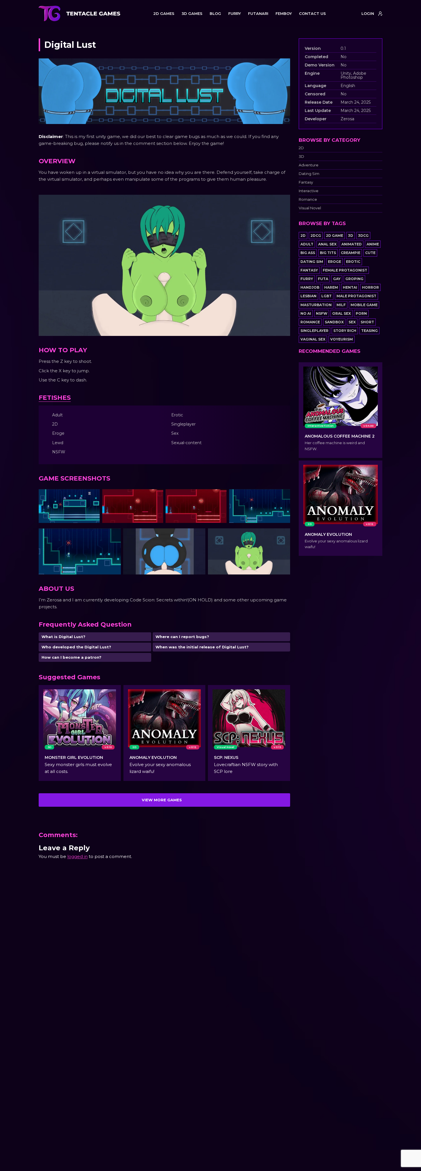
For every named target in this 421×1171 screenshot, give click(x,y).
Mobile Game (364, 305)
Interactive (308, 191)
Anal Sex (327, 244)
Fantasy (306, 182)
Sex (352, 322)
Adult (306, 244)
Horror (370, 287)
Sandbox (334, 322)
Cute (370, 253)
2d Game (334, 235)
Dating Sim (309, 174)
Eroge (334, 261)
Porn (361, 313)
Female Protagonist (345, 270)
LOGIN (367, 13)
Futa (323, 279)
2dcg (315, 235)
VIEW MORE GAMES (162, 800)
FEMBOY (284, 13)
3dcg (363, 235)
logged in (77, 856)
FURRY (234, 13)
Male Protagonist (356, 296)
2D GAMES (163, 13)
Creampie (350, 253)
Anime (373, 244)
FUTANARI (258, 13)
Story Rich (344, 330)
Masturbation (316, 305)
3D (301, 156)
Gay (337, 279)
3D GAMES (192, 13)
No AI (305, 313)
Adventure (308, 165)
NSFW (321, 313)
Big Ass (307, 253)
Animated (351, 244)
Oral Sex (341, 313)
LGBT (326, 296)
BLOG (215, 13)
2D (301, 148)
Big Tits (328, 253)
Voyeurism (341, 339)
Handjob (309, 287)
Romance (308, 199)
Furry (306, 279)
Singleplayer (314, 330)
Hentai (350, 287)
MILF (341, 305)
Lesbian (308, 296)
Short (367, 322)
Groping (354, 279)
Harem (331, 287)
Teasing (369, 330)
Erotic (353, 261)
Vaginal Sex (312, 339)
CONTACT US (312, 13)
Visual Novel (310, 208)
